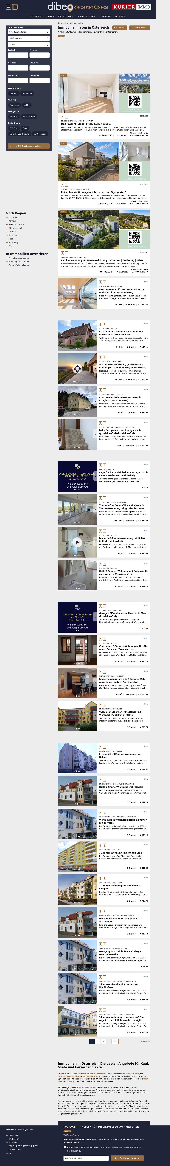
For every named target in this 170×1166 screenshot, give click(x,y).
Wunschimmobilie (73, 1111)
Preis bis (33, 50)
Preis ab (11, 50)
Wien (11, 246)
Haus (136, 1073)
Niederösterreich (16, 224)
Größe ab (12, 62)
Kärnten (12, 221)
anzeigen (28, 146)
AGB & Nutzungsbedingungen (23, 1146)
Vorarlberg (13, 242)
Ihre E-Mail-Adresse (70, 1154)
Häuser (50, 16)
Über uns (13, 1135)
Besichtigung (14, 123)
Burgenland (14, 217)
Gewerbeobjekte (65, 16)
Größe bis (33, 62)
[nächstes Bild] (95, 293)
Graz (60, 1081)
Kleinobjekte (105, 16)
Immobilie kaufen (86, 1087)
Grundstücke (92, 1076)
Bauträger (120, 16)
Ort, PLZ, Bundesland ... (16, 27)
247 (114, 1041)
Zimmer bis (34, 75)
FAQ (10, 1153)
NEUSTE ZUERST (140, 28)
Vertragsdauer (14, 88)
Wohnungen (37, 16)
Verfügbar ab (14, 111)
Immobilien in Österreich (93, 1073)
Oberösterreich (15, 228)
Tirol (11, 239)
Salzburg (13, 231)
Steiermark (14, 235)
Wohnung (125, 1073)
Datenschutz (15, 1150)
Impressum (14, 1139)
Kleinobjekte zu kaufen (19, 258)
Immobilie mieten (86, 1101)
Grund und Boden (86, 16)
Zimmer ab (13, 75)
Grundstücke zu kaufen (19, 265)
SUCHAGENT (120, 28)
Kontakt (13, 1142)
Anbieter (12, 100)
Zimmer (61, 1076)
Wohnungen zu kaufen (19, 261)
